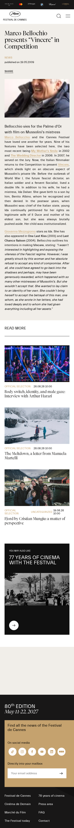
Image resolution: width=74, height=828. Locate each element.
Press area (46, 804)
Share (9, 71)
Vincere (63, 164)
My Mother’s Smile (44, 151)
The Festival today (17, 820)
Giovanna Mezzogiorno (20, 231)
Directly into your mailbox (25, 763)
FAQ (42, 812)
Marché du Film (15, 812)
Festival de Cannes (18, 795)
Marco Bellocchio (17, 137)
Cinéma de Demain (18, 804)
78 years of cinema (52, 795)
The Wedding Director (26, 155)
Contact (44, 820)
